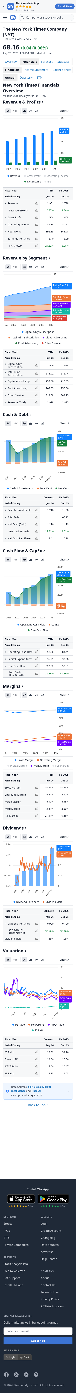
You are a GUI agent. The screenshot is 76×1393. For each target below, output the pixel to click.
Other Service (53, 343)
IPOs (7, 1231)
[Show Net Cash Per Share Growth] (5, 538)
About (45, 1278)
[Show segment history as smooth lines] (36, 267)
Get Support (12, 1278)
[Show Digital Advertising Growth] (5, 381)
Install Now (65, 6)
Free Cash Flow (39, 630)
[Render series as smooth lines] (30, 111)
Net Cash (63, 488)
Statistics (63, 62)
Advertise (47, 1252)
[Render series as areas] (36, 111)
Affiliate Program (52, 1306)
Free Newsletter (14, 1271)
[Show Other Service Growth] (5, 395)
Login (44, 1224)
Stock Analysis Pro (16, 1264)
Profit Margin (41, 765)
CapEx (55, 624)
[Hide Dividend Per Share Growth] (5, 923)
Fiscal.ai (36, 1091)
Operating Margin (51, 760)
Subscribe (38, 1341)
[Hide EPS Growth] (5, 238)
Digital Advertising (56, 337)
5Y (8, 111)
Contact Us (48, 1285)
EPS (49, 181)
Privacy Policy (50, 1299)
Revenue (15, 176)
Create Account (51, 1231)
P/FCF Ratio (57, 1024)
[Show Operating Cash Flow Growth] (5, 652)
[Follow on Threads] (36, 1374)
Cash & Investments (22, 488)
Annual (10, 77)
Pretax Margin (18, 765)
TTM (40, 77)
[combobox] (46, 17)
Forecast (47, 62)
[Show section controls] (71, 102)
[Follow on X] (16, 1374)
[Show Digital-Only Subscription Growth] (5, 364)
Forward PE (37, 1024)
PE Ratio (20, 1024)
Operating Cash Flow (32, 624)
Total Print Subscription (25, 337)
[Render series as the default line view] (24, 695)
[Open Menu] (5, 17)
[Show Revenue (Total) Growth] (5, 402)
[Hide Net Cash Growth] (5, 524)
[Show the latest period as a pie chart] (42, 267)
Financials (29, 62)
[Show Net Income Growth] (5, 231)
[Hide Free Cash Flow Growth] (5, 666)
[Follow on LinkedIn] (26, 1374)
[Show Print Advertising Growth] (5, 388)
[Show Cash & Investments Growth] (5, 510)
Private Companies (16, 1245)
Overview (11, 62)
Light (12, 1357)
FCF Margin (62, 765)
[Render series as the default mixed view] (24, 423)
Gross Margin (25, 760)
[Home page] (13, 17)
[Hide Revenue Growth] (5, 203)
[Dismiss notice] (3, 6)
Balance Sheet (62, 70)
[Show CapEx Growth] (5, 659)
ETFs (7, 1238)
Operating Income (58, 176)
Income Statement (36, 70)
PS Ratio (39, 1030)
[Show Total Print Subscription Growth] (5, 372)
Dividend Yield (54, 902)
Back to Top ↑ (38, 1105)
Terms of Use (50, 1292)
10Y (15, 111)
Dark (27, 1357)
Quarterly (26, 77)
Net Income (34, 181)
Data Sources (50, 1245)
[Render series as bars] (24, 111)
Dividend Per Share (27, 902)
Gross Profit (33, 176)
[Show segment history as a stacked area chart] (24, 267)
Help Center (49, 1259)
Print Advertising (28, 343)
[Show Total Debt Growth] (5, 517)
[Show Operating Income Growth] (5, 224)
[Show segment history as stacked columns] (30, 267)
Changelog (48, 1238)
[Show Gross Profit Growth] (5, 217)
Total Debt (46, 488)
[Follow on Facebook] (6, 1374)
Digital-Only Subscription (39, 332)
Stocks (8, 1224)
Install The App (13, 1285)
